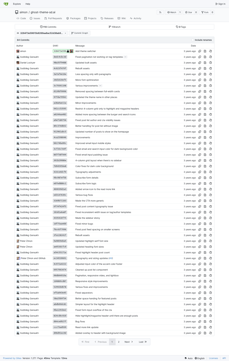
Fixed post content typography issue (94, 206)
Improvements (82, 137)
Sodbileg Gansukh (29, 57)
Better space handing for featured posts (95, 298)
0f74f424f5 (60, 206)
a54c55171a (60, 252)
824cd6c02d (60, 316)
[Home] (6, 4)
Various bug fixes (84, 195)
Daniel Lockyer (27, 62)
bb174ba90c (60, 143)
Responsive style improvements (91, 281)
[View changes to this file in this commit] (205, 51)
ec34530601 (60, 258)
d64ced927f (60, 321)
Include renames (203, 40)
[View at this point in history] (210, 51)
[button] (172, 12)
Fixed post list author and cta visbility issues (97, 120)
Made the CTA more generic (89, 200)
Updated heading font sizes (89, 246)
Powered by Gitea (12, 358)
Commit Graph (81, 33)
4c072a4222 (60, 264)
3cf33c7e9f (60, 149)
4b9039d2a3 (60, 189)
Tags (182, 26)
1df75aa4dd (60, 223)
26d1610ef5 (60, 80)
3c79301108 (60, 85)
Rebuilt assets (82, 68)
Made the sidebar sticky (87, 218)
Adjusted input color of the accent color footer (98, 264)
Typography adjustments (88, 172)
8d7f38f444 (60, 154)
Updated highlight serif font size (91, 241)
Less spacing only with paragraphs (93, 74)
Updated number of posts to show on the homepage (102, 131)
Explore (17, 3)
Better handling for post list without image (96, 126)
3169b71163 (60, 200)
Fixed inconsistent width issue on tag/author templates (103, 212)
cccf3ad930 (60, 327)
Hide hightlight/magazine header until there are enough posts (106, 315)
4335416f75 (60, 218)
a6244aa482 (60, 114)
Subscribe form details (86, 177)
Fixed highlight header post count (92, 252)
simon (24, 12)
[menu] (188, 358)
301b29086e (60, 160)
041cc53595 (60, 108)
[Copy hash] (199, 51)
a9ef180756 (60, 120)
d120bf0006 (60, 91)
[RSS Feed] (160, 12)
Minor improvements (85, 103)
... (125, 57)
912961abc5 (60, 131)
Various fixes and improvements (91, 287)
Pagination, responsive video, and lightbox (97, 275)
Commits (49, 26)
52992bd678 (60, 287)
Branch (116, 26)
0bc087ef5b (60, 177)
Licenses (213, 358)
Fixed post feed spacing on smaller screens (97, 229)
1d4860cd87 (60, 281)
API (224, 358)
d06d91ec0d (60, 333)
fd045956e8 (60, 166)
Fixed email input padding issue (91, 154)
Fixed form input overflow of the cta (93, 310)
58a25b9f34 (60, 298)
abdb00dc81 (60, 304)
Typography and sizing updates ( (92, 258)
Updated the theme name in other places (96, 97)
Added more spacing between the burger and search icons (105, 114)
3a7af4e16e (60, 74)
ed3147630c (60, 195)
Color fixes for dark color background (94, 166)
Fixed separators (84, 292)
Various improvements (86, 85)
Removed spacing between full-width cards (97, 91)
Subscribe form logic (85, 183)
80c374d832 (60, 126)
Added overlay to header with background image (100, 333)
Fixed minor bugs (84, 223)
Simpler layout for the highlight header (94, 304)
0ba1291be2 (60, 310)
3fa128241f (60, 235)
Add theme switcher (85, 51)
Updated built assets (86, 62)
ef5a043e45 (60, 293)
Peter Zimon (26, 241)
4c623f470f (60, 68)
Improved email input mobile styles (93, 143)
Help (28, 3)
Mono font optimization (87, 80)
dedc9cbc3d (60, 57)
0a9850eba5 (60, 241)
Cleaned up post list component (91, 269)
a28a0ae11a (60, 103)
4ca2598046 (60, 137)
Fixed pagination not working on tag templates (99, 57)
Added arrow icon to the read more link (95, 189)
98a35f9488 (60, 62)
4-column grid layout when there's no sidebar (98, 160)
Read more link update (86, 327)
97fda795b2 (60, 97)
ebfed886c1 (60, 183)
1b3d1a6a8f (60, 212)
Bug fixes (80, 321)
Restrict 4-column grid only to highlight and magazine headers (107, 108)
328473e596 (60, 51)
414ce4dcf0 (60, 172)
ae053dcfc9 (60, 246)
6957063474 (60, 269)
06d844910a (60, 275)
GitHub (41, 258)
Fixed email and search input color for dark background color (106, 149)
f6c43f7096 (60, 229)
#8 (110, 258)
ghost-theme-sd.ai (43, 12)
